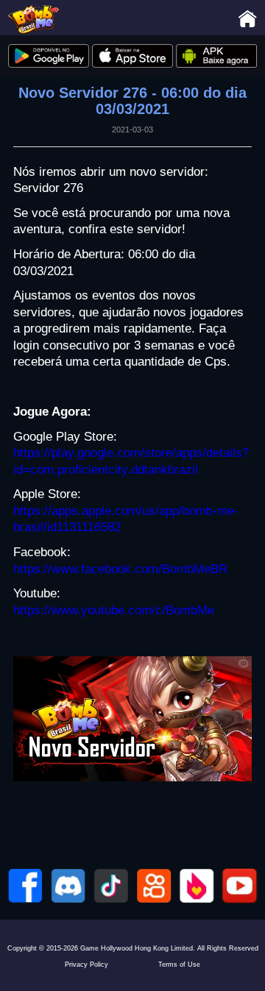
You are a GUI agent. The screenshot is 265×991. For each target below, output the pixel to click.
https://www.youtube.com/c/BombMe (113, 610)
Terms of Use (179, 964)
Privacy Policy (86, 964)
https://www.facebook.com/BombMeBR (120, 569)
